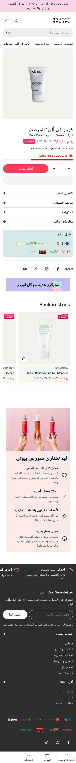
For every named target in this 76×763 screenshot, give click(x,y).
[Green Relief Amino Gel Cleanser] (44, 338)
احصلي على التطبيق (53, 569)
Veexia (60, 135)
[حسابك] (16, 21)
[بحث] (8, 32)
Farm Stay (8, 368)
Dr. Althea (61, 368)
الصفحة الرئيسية (63, 43)
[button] (38, 180)
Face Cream (36, 135)
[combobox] (38, 32)
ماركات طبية (41, 43)
